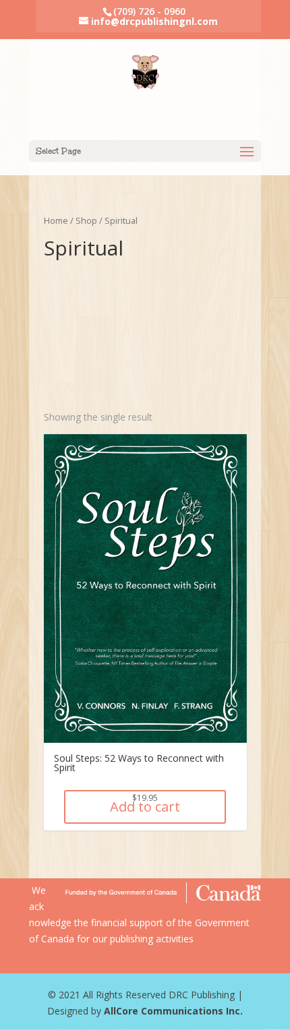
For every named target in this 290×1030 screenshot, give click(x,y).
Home (56, 220)
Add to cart (145, 806)
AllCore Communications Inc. (173, 1010)
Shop (86, 220)
